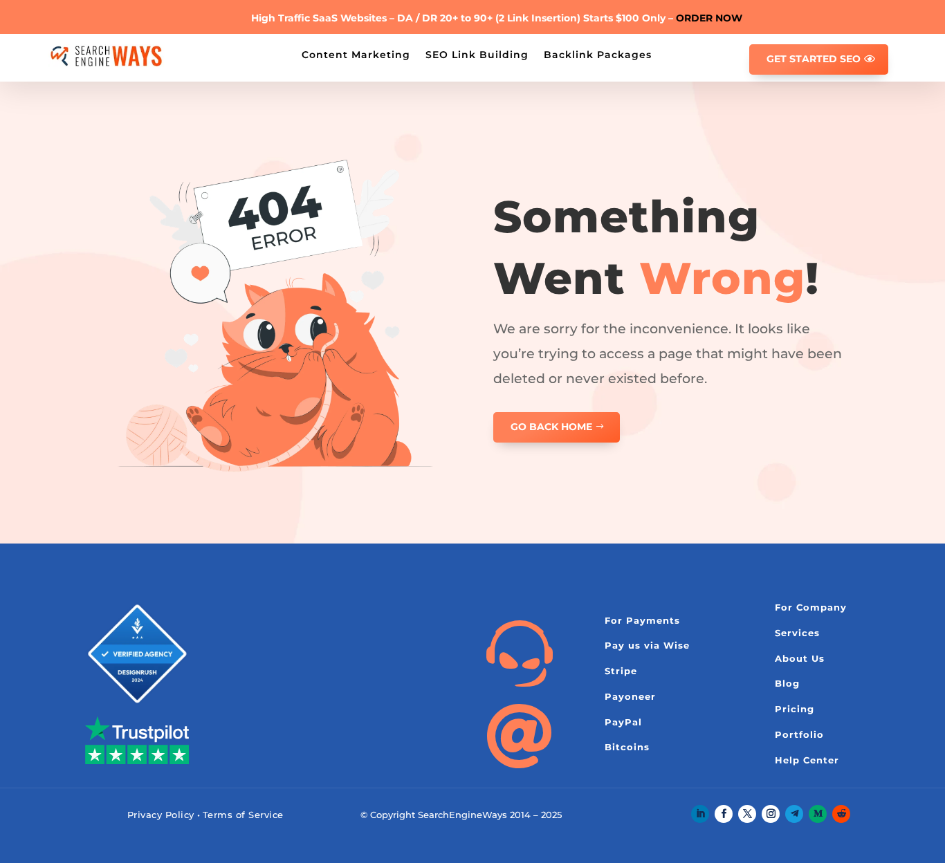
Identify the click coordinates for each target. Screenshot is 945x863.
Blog (787, 683)
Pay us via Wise (647, 645)
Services (797, 632)
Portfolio (799, 734)
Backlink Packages (598, 53)
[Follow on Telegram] (794, 814)
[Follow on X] (747, 814)
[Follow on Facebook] (724, 814)
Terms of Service (243, 814)
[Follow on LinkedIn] (700, 814)
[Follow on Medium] (818, 814)
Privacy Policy (160, 814)
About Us (800, 658)
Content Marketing (356, 53)
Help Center (807, 759)
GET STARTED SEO (814, 59)
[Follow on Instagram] (771, 814)
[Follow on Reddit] (841, 814)
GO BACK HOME (551, 426)
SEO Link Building (477, 53)
